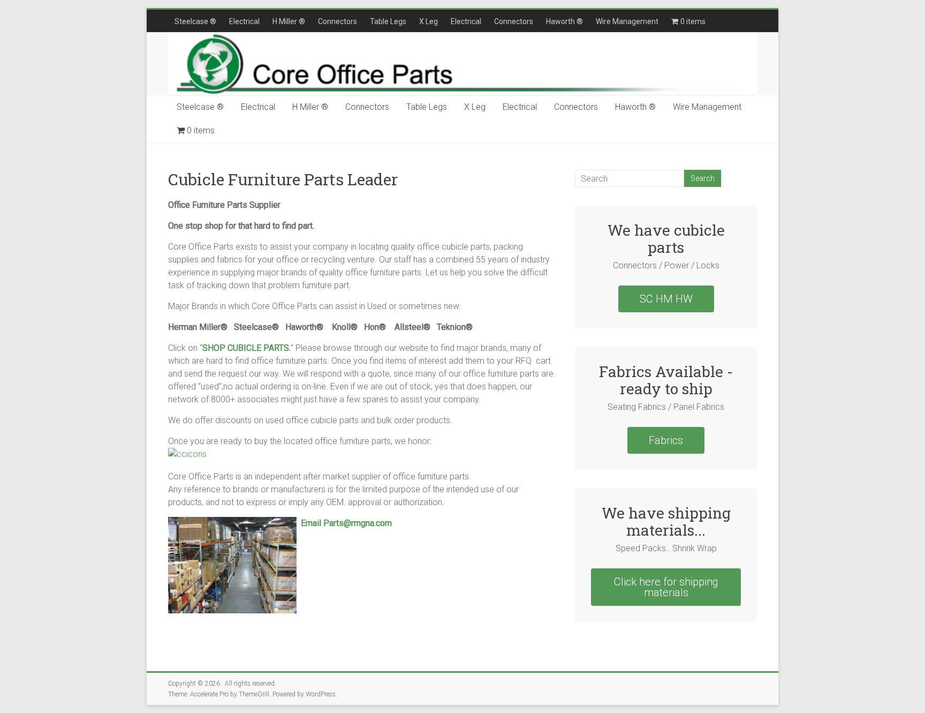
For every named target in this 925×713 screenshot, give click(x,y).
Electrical (244, 21)
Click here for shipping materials (666, 587)
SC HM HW (666, 298)
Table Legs (388, 21)
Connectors (337, 21)
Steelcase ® (195, 21)
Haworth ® (564, 21)
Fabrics (666, 440)
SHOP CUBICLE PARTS (245, 348)
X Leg (428, 21)
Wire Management (627, 21)
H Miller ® (288, 21)
